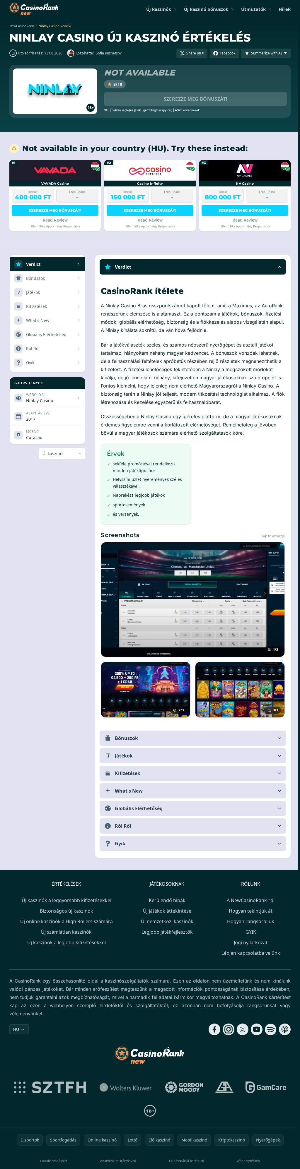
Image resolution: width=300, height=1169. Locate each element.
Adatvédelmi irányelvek (117, 1160)
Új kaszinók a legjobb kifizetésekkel (65, 942)
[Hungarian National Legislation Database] (124, 1087)
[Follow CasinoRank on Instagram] (226, 1029)
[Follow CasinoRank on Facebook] (212, 1029)
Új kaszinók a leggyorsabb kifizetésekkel (65, 900)
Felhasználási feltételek (185, 1160)
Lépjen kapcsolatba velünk (249, 953)
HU (16, 1029)
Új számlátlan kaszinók (65, 932)
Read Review (55, 220)
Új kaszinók (158, 9)
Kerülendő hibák (166, 900)
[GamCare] (264, 1087)
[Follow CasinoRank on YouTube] (254, 1029)
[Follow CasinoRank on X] (240, 1029)
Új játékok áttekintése (166, 911)
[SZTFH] (49, 1087)
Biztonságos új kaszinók (65, 911)
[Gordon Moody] (183, 1087)
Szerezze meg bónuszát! (196, 99)
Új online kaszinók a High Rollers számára (65, 921)
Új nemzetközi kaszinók (166, 921)
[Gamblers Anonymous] (223, 1087)
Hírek (285, 9)
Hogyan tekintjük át (249, 911)
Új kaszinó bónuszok (206, 9)
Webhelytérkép (246, 1160)
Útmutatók (253, 9)
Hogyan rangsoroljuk (249, 921)
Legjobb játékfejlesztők (166, 932)
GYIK (249, 932)
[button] (192, 267)
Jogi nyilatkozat (249, 942)
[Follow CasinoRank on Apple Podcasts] (282, 1029)
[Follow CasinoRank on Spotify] (268, 1029)
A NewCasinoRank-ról (249, 900)
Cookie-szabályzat (53, 1160)
